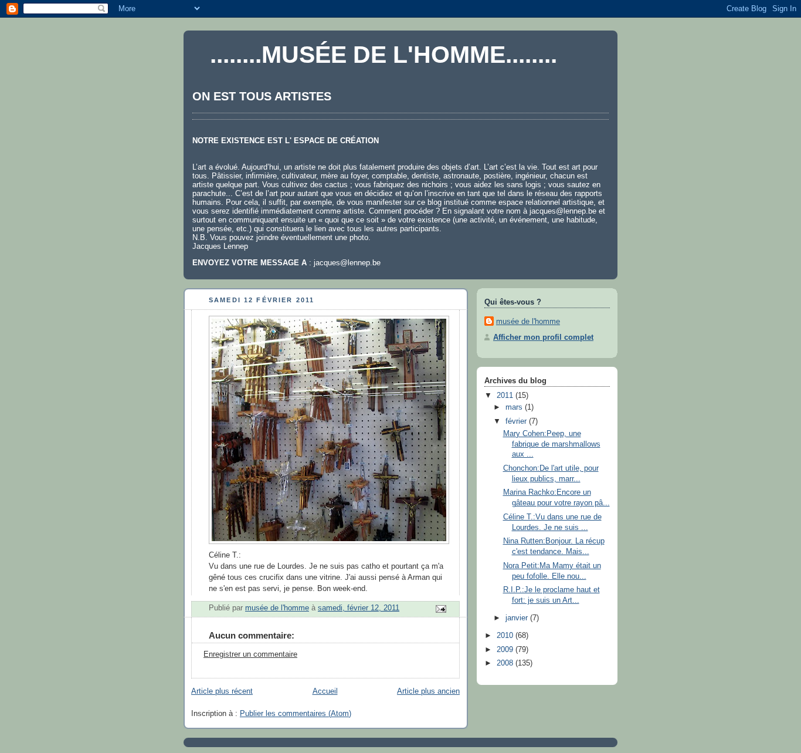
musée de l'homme (528, 322)
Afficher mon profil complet (543, 337)
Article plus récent (222, 691)
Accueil (325, 691)
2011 (506, 395)
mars (515, 407)
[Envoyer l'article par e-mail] (440, 608)
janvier (517, 618)
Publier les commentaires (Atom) (295, 714)
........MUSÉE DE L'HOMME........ (383, 54)
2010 (506, 636)
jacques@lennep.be (563, 211)
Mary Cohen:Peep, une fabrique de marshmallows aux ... (551, 444)
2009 (506, 650)
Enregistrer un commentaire (250, 654)
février (517, 421)
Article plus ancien (428, 691)
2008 (506, 663)
